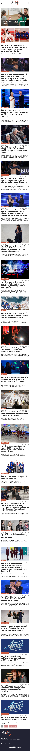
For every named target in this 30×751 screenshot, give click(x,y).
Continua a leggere (24, 43)
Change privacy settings (15, 747)
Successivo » (12, 726)
